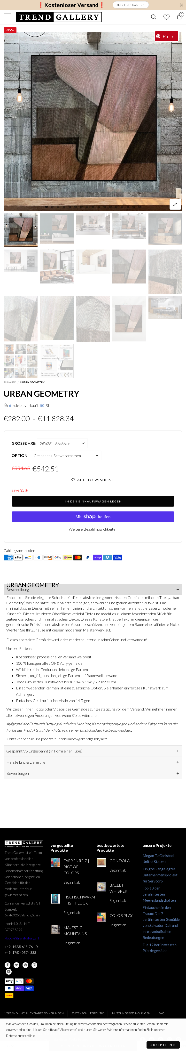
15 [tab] (128, 207)
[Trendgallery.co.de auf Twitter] (16, 965)
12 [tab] (110, 207)
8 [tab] (87, 207)
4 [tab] (64, 207)
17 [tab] (139, 207)
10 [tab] (99, 207)
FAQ (161, 1013)
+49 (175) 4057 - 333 (20, 952)
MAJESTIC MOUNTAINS (75, 930)
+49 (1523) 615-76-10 (21, 947)
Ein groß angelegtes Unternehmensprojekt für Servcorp (160, 875)
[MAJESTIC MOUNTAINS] (55, 929)
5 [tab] (70, 207)
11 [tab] (104, 207)
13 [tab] (116, 207)
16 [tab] (133, 207)
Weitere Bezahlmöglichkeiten (93, 529)
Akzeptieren (163, 1045)
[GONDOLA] (101, 862)
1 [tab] (46, 207)
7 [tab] (81, 207)
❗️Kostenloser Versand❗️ (71, 5)
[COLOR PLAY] (101, 917)
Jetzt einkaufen (130, 4)
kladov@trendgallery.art (22, 938)
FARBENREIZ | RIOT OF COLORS (76, 866)
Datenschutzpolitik (88, 1013)
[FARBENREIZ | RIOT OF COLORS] (55, 862)
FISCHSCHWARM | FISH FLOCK (76, 900)
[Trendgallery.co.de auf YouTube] (9, 972)
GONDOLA (119, 860)
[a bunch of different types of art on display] (57, 361)
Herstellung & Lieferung (25, 762)
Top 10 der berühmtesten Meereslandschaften (159, 894)
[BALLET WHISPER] (101, 886)
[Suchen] (153, 17)
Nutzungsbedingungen (131, 1013)
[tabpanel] (93, 121)
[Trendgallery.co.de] (59, 17)
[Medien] (175, 204)
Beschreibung (17, 589)
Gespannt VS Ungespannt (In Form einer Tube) (44, 751)
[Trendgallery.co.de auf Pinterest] (25, 965)
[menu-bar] (9, 17)
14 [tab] (122, 207)
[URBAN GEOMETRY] (93, 121)
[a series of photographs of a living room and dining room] (21, 361)
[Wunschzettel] (166, 17)
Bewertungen (17, 773)
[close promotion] (181, 5)
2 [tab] (52, 207)
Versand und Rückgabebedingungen (34, 1013)
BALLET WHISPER (118, 888)
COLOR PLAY (120, 915)
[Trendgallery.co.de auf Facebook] (7, 965)
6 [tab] (75, 207)
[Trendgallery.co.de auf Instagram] (34, 965)
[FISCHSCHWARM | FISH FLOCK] (55, 898)
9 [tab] (93, 207)
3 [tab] (58, 207)
